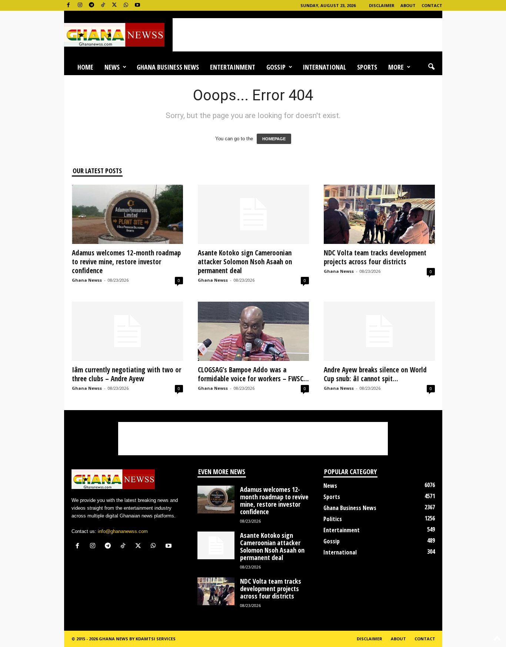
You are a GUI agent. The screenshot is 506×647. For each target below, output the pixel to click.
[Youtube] (137, 5)
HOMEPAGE (274, 139)
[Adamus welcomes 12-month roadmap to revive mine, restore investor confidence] (127, 214)
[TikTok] (103, 5)
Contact (432, 5)
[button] (431, 67)
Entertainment (232, 67)
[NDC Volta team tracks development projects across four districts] (379, 214)
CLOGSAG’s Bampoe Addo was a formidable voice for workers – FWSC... (253, 374)
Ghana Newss (87, 280)
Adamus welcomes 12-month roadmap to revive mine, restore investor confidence (126, 261)
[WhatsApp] (125, 5)
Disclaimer (382, 5)
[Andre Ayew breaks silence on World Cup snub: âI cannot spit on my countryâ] (379, 331)
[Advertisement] (307, 34)
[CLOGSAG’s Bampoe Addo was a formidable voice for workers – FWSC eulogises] (253, 331)
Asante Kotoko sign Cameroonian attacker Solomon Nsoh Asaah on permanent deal (245, 261)
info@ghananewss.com (123, 531)
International (324, 67)
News (112, 67)
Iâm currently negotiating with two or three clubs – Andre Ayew (126, 374)
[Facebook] (68, 5)
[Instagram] (80, 5)
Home (85, 67)
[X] (114, 5)
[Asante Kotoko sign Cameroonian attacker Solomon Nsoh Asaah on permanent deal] (253, 214)
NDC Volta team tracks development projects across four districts (375, 257)
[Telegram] (91, 5)
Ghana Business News (168, 67)
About (408, 5)
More (396, 67)
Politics (332, 519)
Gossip (276, 67)
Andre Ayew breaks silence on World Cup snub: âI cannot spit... (375, 374)
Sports (367, 67)
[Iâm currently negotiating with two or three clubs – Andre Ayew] (127, 331)
